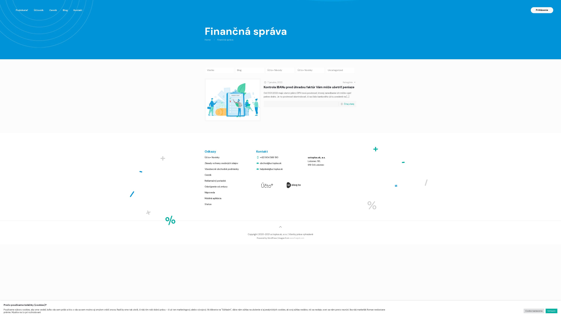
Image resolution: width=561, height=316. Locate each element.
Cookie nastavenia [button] (533, 311)
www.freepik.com (297, 238)
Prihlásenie (542, 10)
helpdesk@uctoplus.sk (271, 169)
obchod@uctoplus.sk (270, 163)
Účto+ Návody (274, 70)
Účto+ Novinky (305, 70)
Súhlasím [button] (551, 311)
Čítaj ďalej (349, 104)
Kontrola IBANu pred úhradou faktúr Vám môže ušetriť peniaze (309, 87)
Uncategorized (335, 70)
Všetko (210, 70)
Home (208, 39)
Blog (239, 70)
